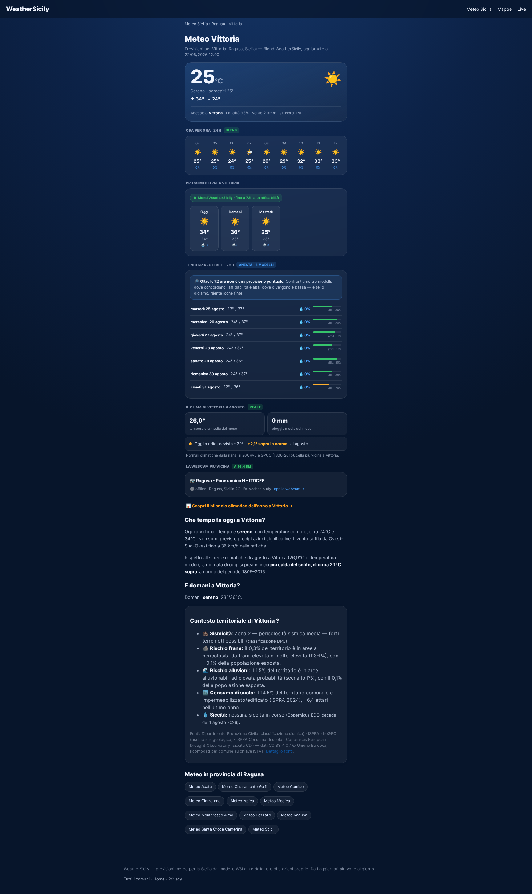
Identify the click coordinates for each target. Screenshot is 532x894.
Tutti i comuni (137, 878)
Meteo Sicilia (479, 9)
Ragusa (218, 24)
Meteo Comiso (290, 786)
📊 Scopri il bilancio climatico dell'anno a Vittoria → (239, 505)
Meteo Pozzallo (257, 815)
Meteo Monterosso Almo (211, 815)
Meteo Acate (200, 786)
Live (522, 9)
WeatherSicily (27, 9)
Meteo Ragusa (294, 815)
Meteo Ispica (242, 801)
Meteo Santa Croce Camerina (215, 829)
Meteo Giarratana (204, 801)
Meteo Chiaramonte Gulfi (244, 786)
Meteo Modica (277, 801)
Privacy (175, 878)
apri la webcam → (289, 488)
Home (159, 878)
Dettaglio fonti (279, 751)
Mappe (505, 9)
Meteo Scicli (263, 829)
